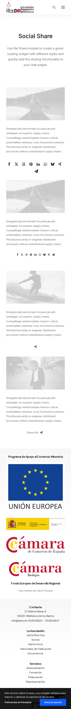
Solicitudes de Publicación (35, 649)
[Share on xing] (60, 164)
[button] (63, 7)
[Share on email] (36, 171)
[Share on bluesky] (52, 164)
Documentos (35, 653)
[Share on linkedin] (38, 164)
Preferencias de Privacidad (18, 702)
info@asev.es (19, 620)
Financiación (35, 677)
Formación (35, 672)
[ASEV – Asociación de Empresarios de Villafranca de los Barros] (20, 7)
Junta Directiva (35, 635)
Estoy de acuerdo (53, 702)
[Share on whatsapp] (45, 164)
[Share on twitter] (16, 164)
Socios (36, 640)
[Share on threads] (23, 164)
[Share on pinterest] (31, 164)
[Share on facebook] (9, 164)
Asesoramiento (35, 668)
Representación (35, 681)
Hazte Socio (35, 644)
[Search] (52, 7)
